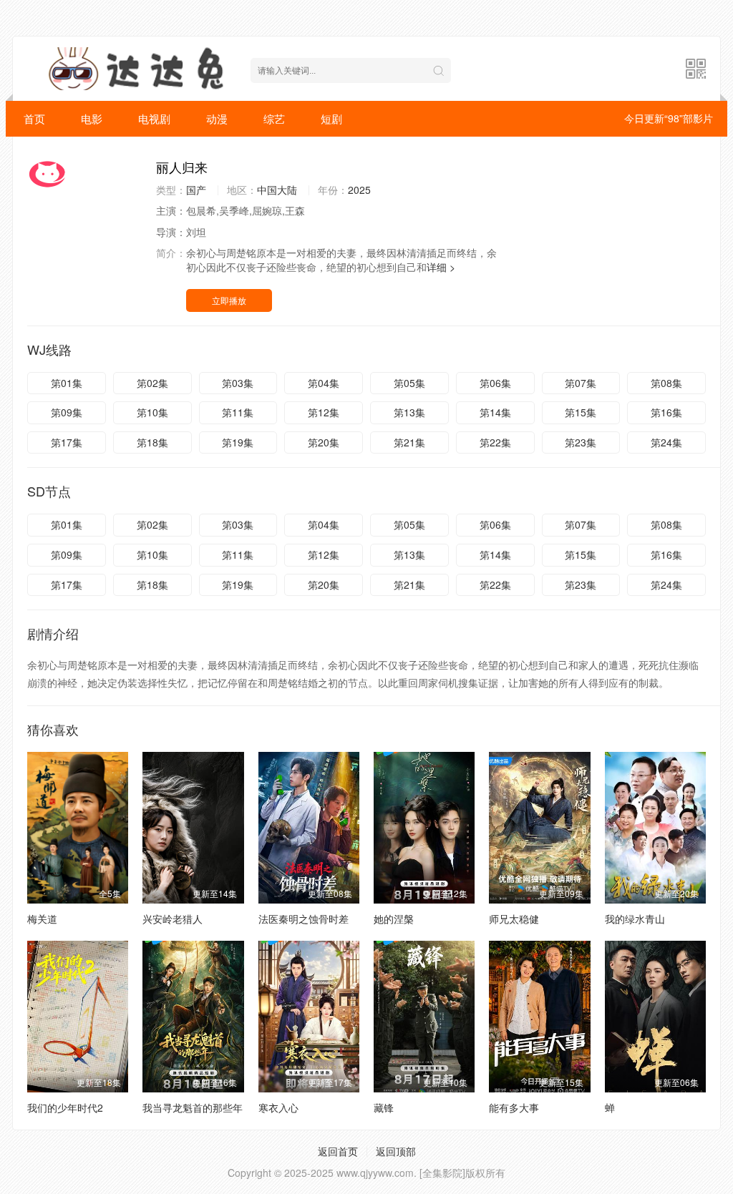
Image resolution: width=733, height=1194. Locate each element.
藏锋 (384, 1107)
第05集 (409, 383)
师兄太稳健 (514, 918)
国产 (196, 189)
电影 (91, 118)
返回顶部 (396, 1151)
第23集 (580, 442)
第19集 (237, 442)
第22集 (495, 442)
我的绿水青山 (635, 918)
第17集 (66, 442)
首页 (34, 118)
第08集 (666, 383)
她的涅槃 (394, 918)
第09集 (66, 412)
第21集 (409, 442)
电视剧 (154, 118)
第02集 (152, 383)
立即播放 (229, 300)
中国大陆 (277, 189)
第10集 (152, 412)
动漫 (217, 118)
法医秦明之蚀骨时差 (303, 918)
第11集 (237, 412)
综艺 (274, 118)
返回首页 (338, 1151)
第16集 (666, 412)
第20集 (323, 442)
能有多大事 (514, 1107)
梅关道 (42, 918)
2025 (359, 189)
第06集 (495, 383)
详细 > (441, 267)
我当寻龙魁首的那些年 (192, 1107)
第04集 (323, 383)
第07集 (580, 383)
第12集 (323, 412)
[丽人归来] (84, 174)
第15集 (580, 412)
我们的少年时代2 (65, 1107)
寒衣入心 (278, 1107)
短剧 (331, 118)
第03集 (237, 383)
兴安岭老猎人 (172, 918)
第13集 (409, 412)
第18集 (152, 442)
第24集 (666, 442)
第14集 (495, 412)
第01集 (66, 383)
